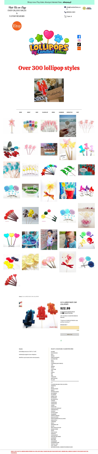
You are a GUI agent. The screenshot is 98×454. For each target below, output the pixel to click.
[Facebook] (79, 36)
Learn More (70, 313)
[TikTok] (79, 44)
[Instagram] (79, 40)
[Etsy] (79, 48)
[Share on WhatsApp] (61, 340)
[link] (68, 16)
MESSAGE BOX (63, 324)
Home (20, 296)
